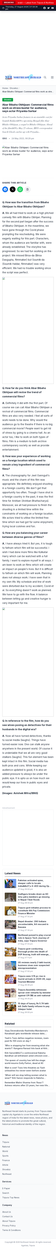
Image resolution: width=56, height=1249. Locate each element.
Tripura (5, 1142)
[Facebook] (44, 8)
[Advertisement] (28, 40)
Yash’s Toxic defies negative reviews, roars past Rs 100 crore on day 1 (27, 1039)
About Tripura (8, 1221)
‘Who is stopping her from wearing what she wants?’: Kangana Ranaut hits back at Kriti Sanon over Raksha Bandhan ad (27, 1047)
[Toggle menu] (52, 77)
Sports (5, 1156)
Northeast (6, 1174)
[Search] (45, 77)
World (5, 1151)
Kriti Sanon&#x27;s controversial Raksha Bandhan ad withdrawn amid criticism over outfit (26, 1054)
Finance (6, 1160)
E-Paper (6, 1188)
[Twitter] (48, 8)
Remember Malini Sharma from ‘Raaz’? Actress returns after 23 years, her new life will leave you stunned (26, 1084)
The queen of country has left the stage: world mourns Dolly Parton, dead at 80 (25, 1061)
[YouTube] (52, 8)
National (6, 1146)
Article (5, 1165)
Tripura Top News (10, 1197)
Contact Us (7, 1216)
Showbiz (14, 88)
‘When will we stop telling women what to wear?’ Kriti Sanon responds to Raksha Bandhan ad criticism (26, 1076)
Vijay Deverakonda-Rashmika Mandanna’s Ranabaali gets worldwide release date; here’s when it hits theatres (26, 1032)
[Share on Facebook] (5, 189)
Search (5, 1193)
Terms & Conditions (11, 1230)
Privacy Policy (9, 1225)
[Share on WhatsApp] (20, 189)
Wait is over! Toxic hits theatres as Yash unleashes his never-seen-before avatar (25, 1069)
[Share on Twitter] (13, 189)
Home (5, 88)
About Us (6, 1212)
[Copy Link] (27, 189)
